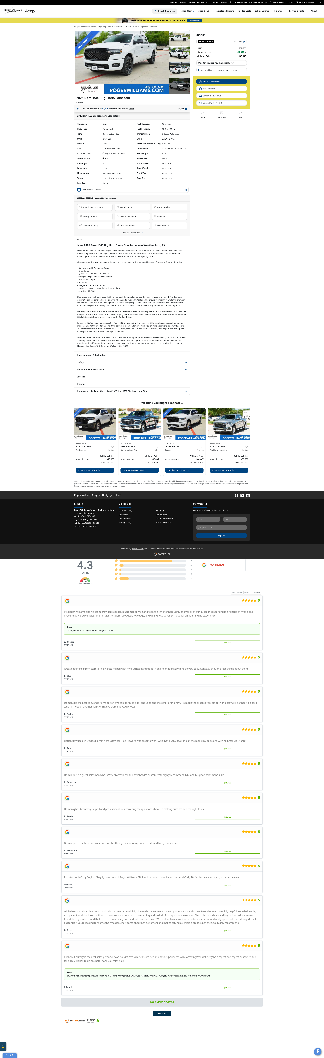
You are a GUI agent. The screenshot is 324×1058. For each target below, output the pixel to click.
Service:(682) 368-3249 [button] (88, 523)
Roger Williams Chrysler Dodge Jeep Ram (92, 26)
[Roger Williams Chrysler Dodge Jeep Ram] (25, 11)
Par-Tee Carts (244, 11)
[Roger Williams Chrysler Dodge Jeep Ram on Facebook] (235, 495)
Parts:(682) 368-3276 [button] (87, 526)
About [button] (314, 11)
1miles (111, 450)
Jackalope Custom (225, 11)
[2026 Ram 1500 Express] (184, 424)
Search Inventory (166, 11)
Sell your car (161, 514)
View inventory (125, 510)
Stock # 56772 (170, 443)
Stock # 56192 (125, 443)
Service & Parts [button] (296, 11)
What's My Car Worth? (212, 103)
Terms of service (163, 522)
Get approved (209, 88)
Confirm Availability (211, 81)
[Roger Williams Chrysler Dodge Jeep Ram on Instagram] (247, 495)
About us (160, 510)
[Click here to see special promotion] (162, 20)
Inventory (118, 26)
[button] (249, 2)
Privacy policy (125, 522)
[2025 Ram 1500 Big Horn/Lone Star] (229, 424)
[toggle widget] (317, 1051)
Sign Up (221, 535)
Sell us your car (262, 11)
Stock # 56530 (81, 443)
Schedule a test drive (212, 96)
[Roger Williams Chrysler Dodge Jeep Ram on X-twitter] (241, 495)
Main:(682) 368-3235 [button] (87, 519)
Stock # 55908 (215, 443)
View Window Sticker (91, 189)
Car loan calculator (164, 518)
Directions (123, 514)
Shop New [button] (186, 11)
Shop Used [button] (203, 11)
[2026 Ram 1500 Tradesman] (95, 424)
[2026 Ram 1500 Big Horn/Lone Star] (139, 424)
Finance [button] (278, 11)
